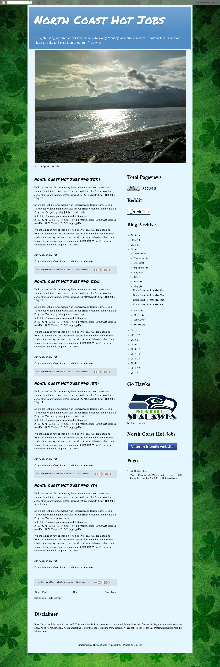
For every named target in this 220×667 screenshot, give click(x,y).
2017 (133, 353)
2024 (133, 244)
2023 (133, 249)
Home (76, 592)
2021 (133, 335)
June (136, 281)
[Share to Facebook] (105, 270)
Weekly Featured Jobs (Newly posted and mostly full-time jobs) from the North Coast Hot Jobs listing (156, 476)
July (136, 276)
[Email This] (95, 270)
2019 (133, 344)
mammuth (115, 644)
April (137, 310)
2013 (133, 372)
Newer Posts (41, 592)
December (139, 253)
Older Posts (110, 592)
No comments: (83, 269)
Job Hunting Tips (138, 470)
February (138, 319)
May (136, 286)
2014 (133, 367)
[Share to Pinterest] (108, 270)
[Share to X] (102, 270)
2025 (133, 239)
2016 (133, 358)
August (137, 272)
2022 (133, 330)
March (137, 315)
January (138, 324)
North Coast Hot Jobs (99, 19)
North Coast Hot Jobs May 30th (67, 179)
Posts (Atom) (54, 597)
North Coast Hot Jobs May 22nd (67, 281)
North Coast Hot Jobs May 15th (66, 383)
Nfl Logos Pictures (136, 422)
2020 (133, 339)
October (138, 262)
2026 (133, 235)
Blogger (137, 644)
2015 (133, 363)
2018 (133, 349)
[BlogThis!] (99, 270)
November (139, 258)
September (139, 267)
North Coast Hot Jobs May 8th (65, 485)
